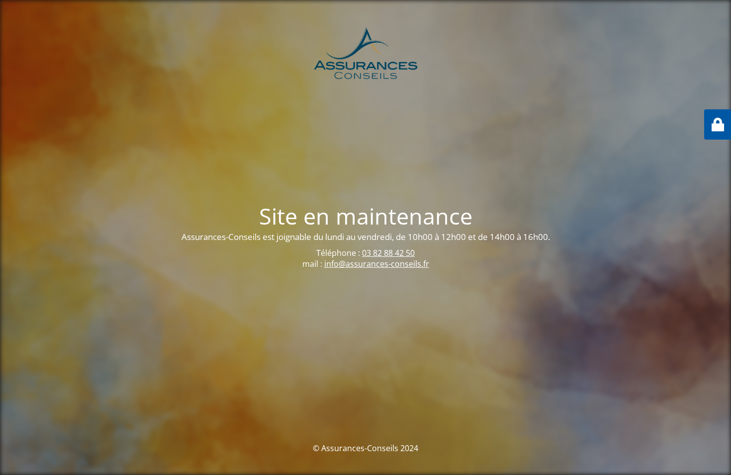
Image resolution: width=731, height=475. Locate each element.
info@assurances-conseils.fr (376, 263)
